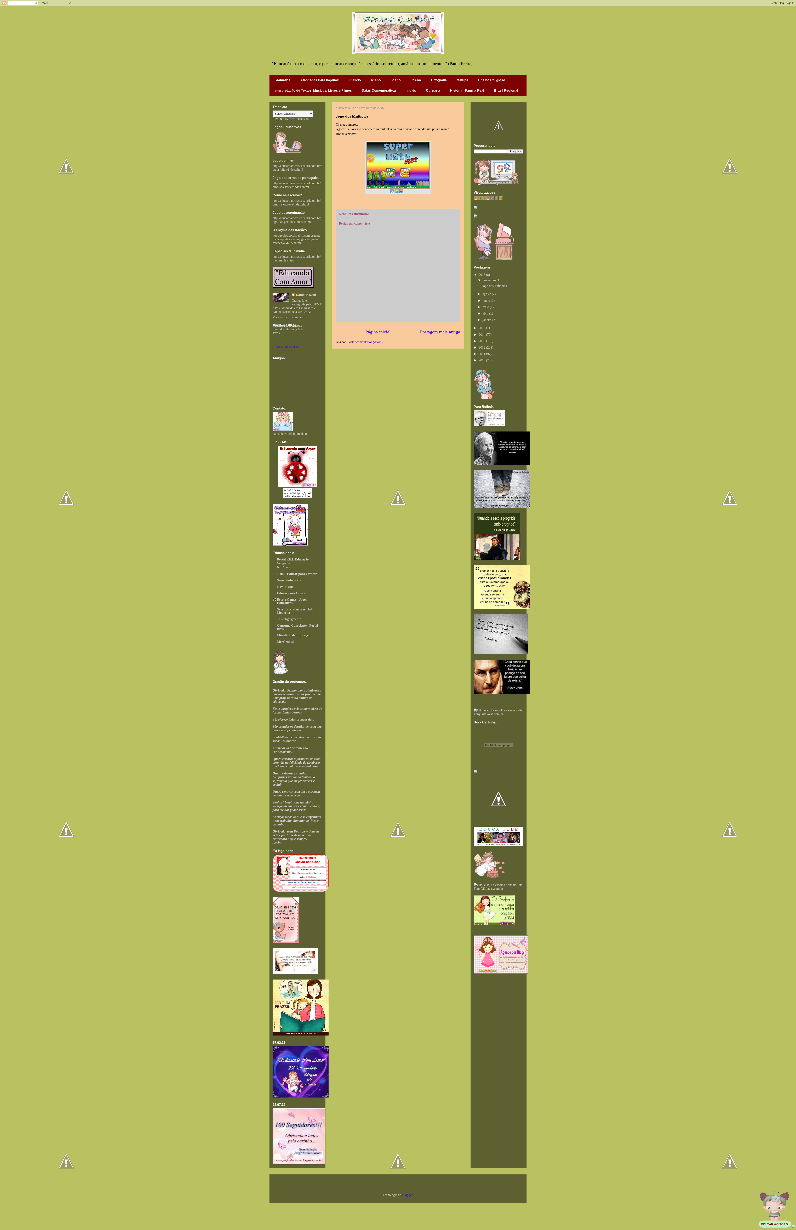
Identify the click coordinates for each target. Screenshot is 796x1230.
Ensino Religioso (491, 80)
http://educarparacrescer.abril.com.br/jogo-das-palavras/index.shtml (297, 220)
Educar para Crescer (292, 593)
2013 (482, 341)
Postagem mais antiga (440, 331)
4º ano (376, 80)
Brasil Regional (506, 90)
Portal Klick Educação (293, 559)
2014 (482, 334)
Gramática (282, 80)
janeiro (487, 320)
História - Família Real (467, 90)
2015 (482, 328)
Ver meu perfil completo (288, 317)
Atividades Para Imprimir (319, 80)
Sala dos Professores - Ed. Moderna (295, 611)
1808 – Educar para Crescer (297, 574)
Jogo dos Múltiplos (494, 286)
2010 (482, 360)
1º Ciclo (355, 80)
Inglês (411, 90)
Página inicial (378, 331)
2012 (482, 347)
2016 (482, 274)
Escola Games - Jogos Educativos (292, 601)
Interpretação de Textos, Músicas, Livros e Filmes (313, 90)
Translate (303, 118)
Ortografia (439, 80)
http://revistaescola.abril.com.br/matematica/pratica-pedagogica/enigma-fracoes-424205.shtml (296, 239)
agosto (487, 294)
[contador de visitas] (488, 199)
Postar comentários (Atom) (364, 342)
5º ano (396, 80)
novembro (490, 280)
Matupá (462, 80)
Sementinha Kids (289, 580)
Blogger (407, 1195)
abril (486, 313)
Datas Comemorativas (379, 90)
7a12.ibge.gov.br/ (289, 619)
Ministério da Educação (293, 635)
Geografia (283, 563)
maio (486, 307)
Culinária (433, 90)
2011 (482, 354)
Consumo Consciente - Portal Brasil (297, 627)
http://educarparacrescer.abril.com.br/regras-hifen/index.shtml (297, 167)
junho (487, 300)
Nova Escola (285, 586)
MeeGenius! (285, 641)
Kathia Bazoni (306, 295)
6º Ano (416, 80)
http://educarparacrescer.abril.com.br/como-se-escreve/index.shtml (297, 185)
